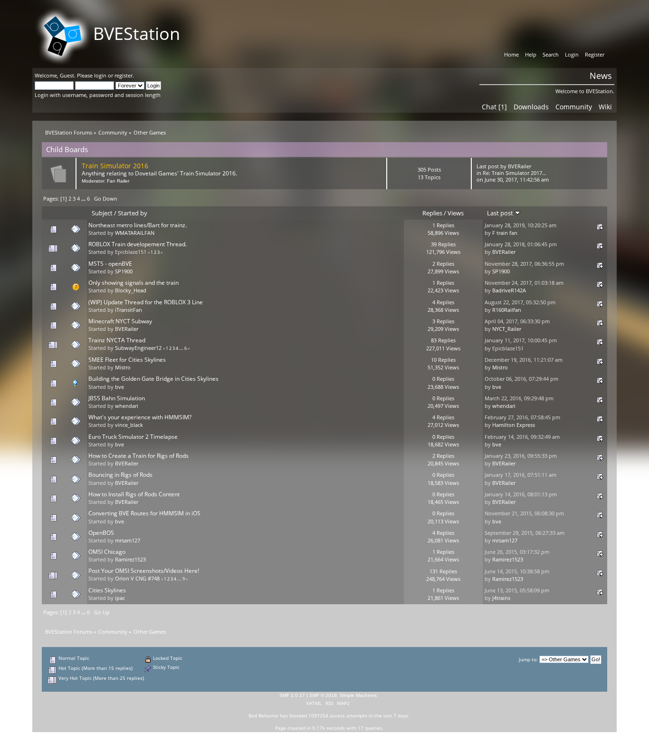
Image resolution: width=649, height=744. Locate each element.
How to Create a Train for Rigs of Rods (138, 456)
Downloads (531, 106)
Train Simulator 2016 (115, 165)
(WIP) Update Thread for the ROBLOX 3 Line (145, 302)
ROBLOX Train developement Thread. (137, 244)
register (124, 75)
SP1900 (124, 271)
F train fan (504, 233)
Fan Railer (118, 181)
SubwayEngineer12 (138, 348)
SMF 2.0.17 (292, 695)
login (100, 75)
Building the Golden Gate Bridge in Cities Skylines (153, 379)
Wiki (605, 106)
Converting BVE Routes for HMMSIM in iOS (144, 513)
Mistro (123, 367)
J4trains (501, 598)
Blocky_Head (130, 290)
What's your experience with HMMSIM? (139, 417)
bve (119, 387)
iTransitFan (128, 310)
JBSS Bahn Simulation (116, 398)
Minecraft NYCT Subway (120, 321)
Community (573, 106)
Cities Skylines (107, 590)
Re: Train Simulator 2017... (514, 173)
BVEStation (136, 33)
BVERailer (519, 166)
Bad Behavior (263, 715)
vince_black (129, 425)
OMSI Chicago (106, 552)
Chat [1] (494, 106)
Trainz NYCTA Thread (116, 340)
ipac (120, 598)
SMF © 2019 (323, 695)
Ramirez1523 (130, 559)
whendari (126, 406)
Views (456, 213)
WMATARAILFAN (134, 233)
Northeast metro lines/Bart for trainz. (137, 225)
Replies (432, 213)
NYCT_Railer (506, 329)
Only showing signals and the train (133, 283)
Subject (102, 213)
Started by (132, 213)
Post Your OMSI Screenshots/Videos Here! (143, 571)
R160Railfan (506, 310)
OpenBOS (101, 533)
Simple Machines (358, 695)
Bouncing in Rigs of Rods (120, 475)
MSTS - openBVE (110, 264)
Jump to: (528, 660)
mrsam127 (127, 540)
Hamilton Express (513, 425)
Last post (501, 213)
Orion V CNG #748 (137, 578)
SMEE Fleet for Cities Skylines (127, 360)
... (84, 198)
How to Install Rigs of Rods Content (134, 494)
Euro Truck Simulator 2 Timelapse (133, 437)
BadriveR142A (509, 290)
